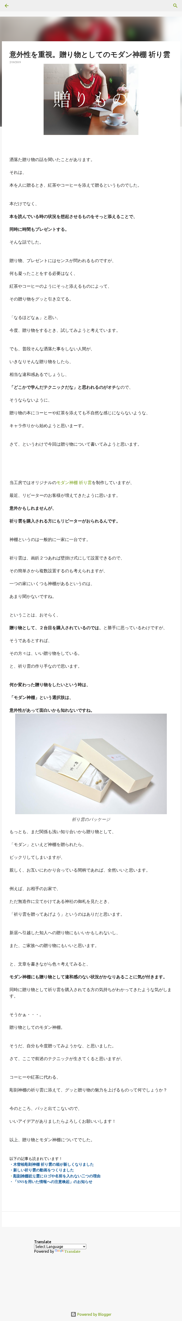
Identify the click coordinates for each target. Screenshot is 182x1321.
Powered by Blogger (93, 1314)
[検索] (20, 5)
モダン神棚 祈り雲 (74, 482)
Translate (72, 1251)
